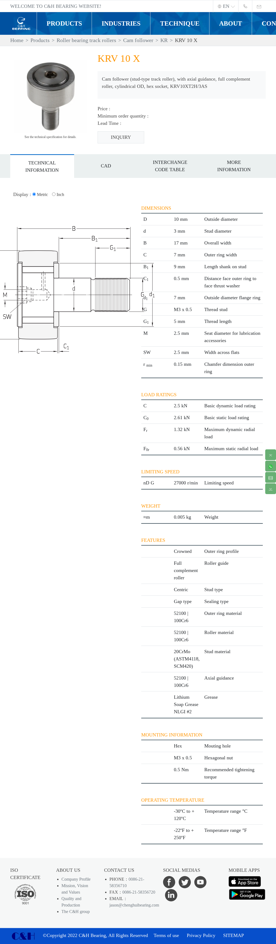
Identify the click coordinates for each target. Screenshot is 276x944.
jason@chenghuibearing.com (134, 905)
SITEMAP (233, 935)
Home (16, 40)
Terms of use (166, 935)
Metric (42, 194)
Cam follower (138, 40)
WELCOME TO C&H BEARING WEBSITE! (55, 6)
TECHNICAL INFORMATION (42, 166)
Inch (60, 194)
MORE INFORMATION (234, 166)
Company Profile (76, 879)
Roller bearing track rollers (86, 40)
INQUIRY (121, 137)
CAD (106, 165)
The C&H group (75, 911)
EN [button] (226, 6)
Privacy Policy (201, 935)
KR (164, 40)
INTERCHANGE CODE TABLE (170, 166)
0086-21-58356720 (138, 892)
